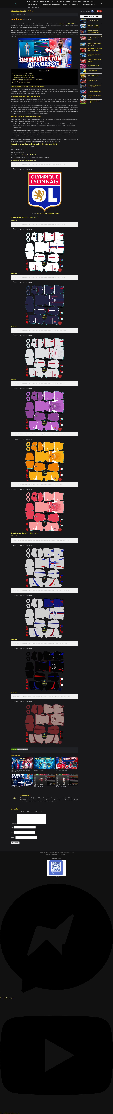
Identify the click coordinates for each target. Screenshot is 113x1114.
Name (12, 827)
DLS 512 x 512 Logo (33, 7)
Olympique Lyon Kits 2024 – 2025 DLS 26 (21, 83)
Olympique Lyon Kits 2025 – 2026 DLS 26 (21, 81)
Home (28, 1)
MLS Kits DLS (76, 4)
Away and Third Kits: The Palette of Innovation (24, 77)
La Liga (62, 1)
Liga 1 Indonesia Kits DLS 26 (51, 4)
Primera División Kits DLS (89, 4)
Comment (14, 823)
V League (35, 1)
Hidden (48, 71)
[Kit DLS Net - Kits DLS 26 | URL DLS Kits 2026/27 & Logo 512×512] (18, 4)
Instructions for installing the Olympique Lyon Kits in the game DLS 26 (27, 79)
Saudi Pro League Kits (34, 4)
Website (13, 837)
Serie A (68, 1)
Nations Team (76, 1)
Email (12, 832)
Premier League (44, 1)
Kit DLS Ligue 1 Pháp (22, 749)
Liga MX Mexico (66, 4)
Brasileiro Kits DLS (88, 1)
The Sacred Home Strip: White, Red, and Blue (24, 75)
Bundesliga (54, 1)
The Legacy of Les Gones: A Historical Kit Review (23, 73)
